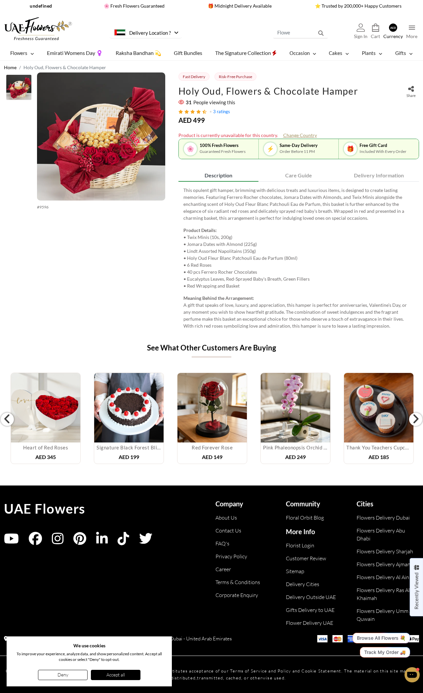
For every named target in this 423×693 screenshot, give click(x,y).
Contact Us (228, 530)
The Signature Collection (243, 53)
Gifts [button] (400, 53)
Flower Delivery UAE (309, 623)
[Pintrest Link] (79, 541)
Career (223, 569)
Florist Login (300, 545)
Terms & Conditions (237, 582)
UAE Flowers (44, 509)
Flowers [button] (18, 53)
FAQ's (222, 543)
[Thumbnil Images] (19, 89)
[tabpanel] (298, 258)
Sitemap (295, 571)
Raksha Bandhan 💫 (138, 53)
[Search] (321, 32)
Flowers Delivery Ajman (383, 564)
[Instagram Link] (57, 541)
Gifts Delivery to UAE (310, 610)
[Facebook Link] (35, 541)
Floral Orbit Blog (305, 517)
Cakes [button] (335, 53)
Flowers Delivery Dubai (383, 517)
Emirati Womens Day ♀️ (75, 53)
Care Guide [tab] (298, 175)
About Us (226, 517)
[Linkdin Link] (102, 541)
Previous (7, 419)
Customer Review (306, 558)
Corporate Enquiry (236, 595)
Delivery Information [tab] (379, 175)
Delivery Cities (302, 584)
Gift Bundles (188, 53)
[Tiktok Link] (123, 541)
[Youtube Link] (11, 541)
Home (10, 67)
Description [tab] (218, 175)
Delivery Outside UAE (311, 597)
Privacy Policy (231, 556)
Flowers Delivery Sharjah (385, 551)
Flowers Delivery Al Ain (383, 577)
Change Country (300, 135)
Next (415, 419)
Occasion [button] (299, 53)
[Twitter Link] (145, 541)
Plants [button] (369, 53)
